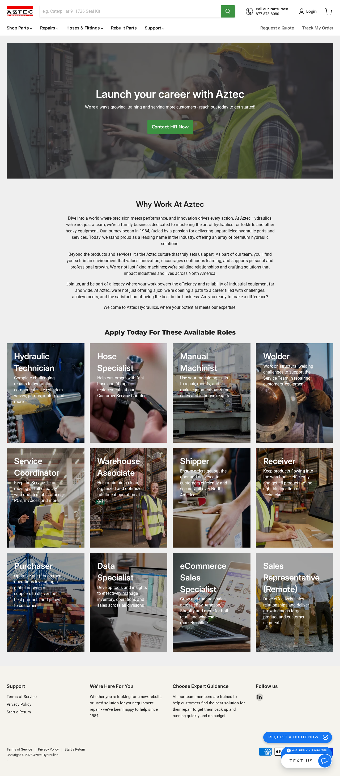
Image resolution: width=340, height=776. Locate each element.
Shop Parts (18, 28)
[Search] (228, 11)
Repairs (48, 28)
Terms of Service (22, 696)
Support (153, 28)
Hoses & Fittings (83, 28)
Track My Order (317, 28)
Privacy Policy (19, 704)
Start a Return (19, 712)
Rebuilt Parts (124, 28)
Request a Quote (277, 28)
